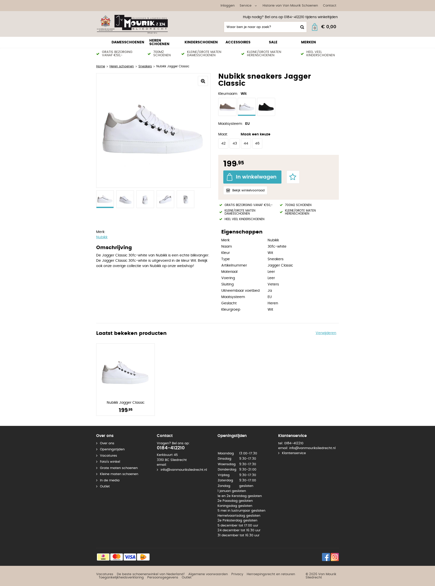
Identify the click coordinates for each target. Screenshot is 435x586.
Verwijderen (326, 333)
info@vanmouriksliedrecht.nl (184, 470)
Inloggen (228, 5)
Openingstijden (112, 449)
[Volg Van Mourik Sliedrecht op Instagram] (335, 557)
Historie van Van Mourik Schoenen (290, 5)
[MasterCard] (116, 557)
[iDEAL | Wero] (103, 557)
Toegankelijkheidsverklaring (121, 577)
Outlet (105, 486)
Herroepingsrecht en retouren (271, 574)
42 (223, 143)
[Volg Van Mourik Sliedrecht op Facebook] (326, 557)
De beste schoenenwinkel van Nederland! (151, 574)
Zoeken (302, 27)
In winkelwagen (256, 177)
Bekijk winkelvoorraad (248, 190)
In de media (110, 480)
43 (235, 143)
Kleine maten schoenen (119, 474)
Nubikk (101, 237)
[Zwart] (266, 107)
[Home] (134, 24)
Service (245, 5)
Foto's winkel (110, 461)
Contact (329, 5)
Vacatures (108, 455)
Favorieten (293, 177)
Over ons (107, 443)
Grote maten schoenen (119, 468)
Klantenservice (294, 453)
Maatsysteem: (230, 124)
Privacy (237, 574)
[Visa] (130, 557)
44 (246, 143)
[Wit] (247, 107)
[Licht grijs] (227, 107)
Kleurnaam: (228, 94)
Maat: (223, 134)
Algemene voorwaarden (208, 574)
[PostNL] (143, 557)
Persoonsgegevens (162, 577)
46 (257, 143)
